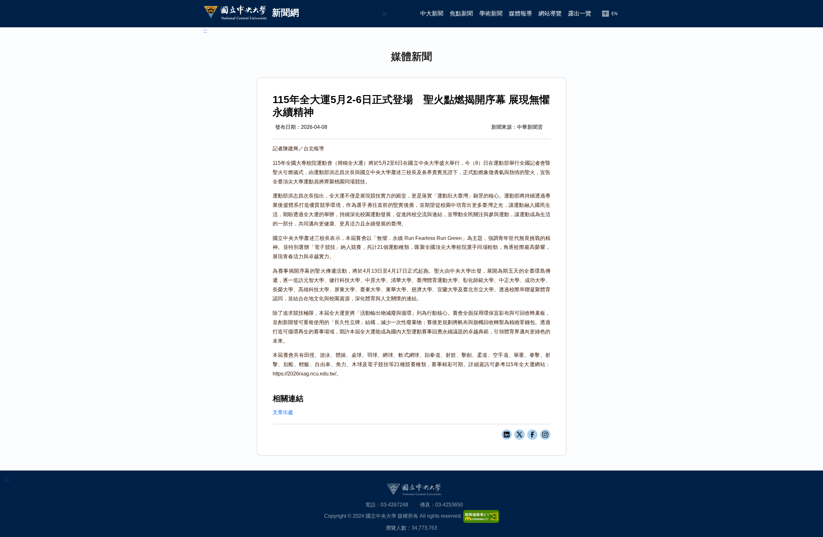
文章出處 (283, 412)
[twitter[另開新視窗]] (519, 434)
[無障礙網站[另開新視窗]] (481, 516)
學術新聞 (490, 13)
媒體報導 (520, 13)
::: (384, 13)
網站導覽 (550, 13)
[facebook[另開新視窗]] (532, 434)
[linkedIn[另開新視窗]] (507, 434)
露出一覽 (579, 13)
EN (614, 13)
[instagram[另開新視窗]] (545, 434)
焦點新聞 (461, 13)
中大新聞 (431, 13)
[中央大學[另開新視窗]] (414, 489)
